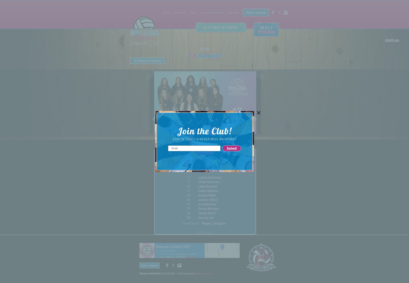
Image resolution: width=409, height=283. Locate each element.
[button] (258, 113)
